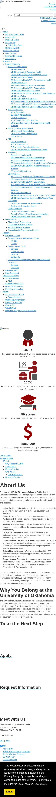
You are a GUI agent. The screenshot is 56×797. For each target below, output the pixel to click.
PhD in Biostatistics (18, 142)
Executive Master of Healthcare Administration (29, 214)
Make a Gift (9, 305)
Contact (14, 244)
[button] (6, 458)
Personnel (15, 268)
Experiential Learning (14, 289)
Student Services (12, 278)
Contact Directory (10, 760)
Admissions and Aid (11, 51)
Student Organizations (14, 284)
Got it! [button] (9, 791)
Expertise (14, 254)
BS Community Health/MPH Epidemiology (28, 88)
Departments (10, 219)
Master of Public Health (17, 67)
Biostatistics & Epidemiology (19, 222)
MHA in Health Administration (22, 131)
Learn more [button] (41, 784)
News (53, 23)
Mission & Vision (12, 40)
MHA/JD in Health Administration (24, 134)
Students (52, 4)
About (5, 32)
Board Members (14, 297)
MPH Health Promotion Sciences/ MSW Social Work (32, 107)
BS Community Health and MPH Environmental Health (33, 177)
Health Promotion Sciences (19, 228)
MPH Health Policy (18, 96)
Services (14, 249)
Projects (14, 241)
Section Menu (7, 458)
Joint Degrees (13, 174)
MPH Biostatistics (18, 69)
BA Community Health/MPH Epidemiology (28, 85)
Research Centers (12, 236)
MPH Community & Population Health (26, 72)
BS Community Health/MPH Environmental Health (31, 80)
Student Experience (11, 276)
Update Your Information (15, 300)
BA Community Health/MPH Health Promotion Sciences (33, 102)
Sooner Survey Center (17, 246)
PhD (10, 139)
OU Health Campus (48, 18)
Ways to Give (10, 308)
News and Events (12, 48)
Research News (11, 270)
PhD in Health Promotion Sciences (25, 147)
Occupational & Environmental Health (23, 230)
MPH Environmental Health (22, 77)
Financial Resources (13, 56)
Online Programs (15, 209)
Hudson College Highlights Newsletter (20, 311)
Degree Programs (12, 64)
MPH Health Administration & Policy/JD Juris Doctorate (33, 93)
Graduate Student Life (14, 286)
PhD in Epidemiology (19, 144)
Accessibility (8, 749)
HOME (2, 456)
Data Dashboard (12, 273)
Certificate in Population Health (23, 206)
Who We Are (10, 43)
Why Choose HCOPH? (14, 35)
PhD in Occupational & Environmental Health (29, 150)
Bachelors (12, 152)
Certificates (12, 201)
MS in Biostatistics (18, 112)
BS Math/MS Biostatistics (21, 115)
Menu (5, 29)
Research (7, 233)
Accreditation (10, 37)
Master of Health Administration (20, 128)
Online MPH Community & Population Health (29, 75)
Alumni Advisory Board (14, 295)
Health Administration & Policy (20, 225)
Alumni (53, 9)
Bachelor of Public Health (21, 155)
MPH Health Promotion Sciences (24, 99)
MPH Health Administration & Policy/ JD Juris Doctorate (33, 195)
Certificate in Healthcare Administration (26, 203)
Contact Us (15, 257)
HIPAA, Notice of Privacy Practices (16, 752)
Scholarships (10, 59)
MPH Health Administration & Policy (25, 91)
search (10, 15)
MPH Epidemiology (18, 83)
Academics (7, 61)
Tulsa (7, 741)
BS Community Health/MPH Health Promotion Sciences (33, 104)
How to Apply (10, 53)
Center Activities (17, 252)
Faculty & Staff (50, 7)
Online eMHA (16, 136)
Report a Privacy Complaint (14, 754)
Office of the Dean (15, 45)
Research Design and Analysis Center (23, 238)
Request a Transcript (13, 303)
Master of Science (15, 110)
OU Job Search (9, 757)
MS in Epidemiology (19, 118)
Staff (10, 281)
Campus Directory (48, 21)
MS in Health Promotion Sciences (24, 120)
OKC (2, 741)
